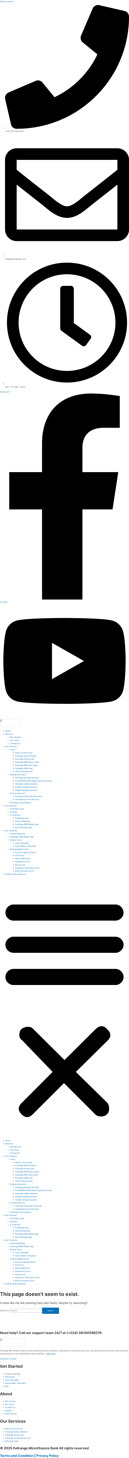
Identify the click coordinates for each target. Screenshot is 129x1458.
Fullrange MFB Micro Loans (27, 762)
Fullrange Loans (17, 809)
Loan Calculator (22, 843)
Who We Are (15, 737)
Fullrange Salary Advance (26, 784)
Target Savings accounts (26, 790)
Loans (12, 749)
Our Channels (11, 830)
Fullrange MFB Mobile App (27, 824)
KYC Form (19, 855)
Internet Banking (22, 821)
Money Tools (16, 840)
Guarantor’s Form (22, 861)
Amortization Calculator (25, 846)
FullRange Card (22, 818)
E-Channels (15, 815)
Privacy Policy (47, 1456)
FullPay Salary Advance (15, 874)
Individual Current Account (27, 799)
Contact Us (15, 743)
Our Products (11, 746)
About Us (9, 734)
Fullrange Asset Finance (26, 756)
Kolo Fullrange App (23, 827)
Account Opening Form (25, 852)
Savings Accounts (18, 774)
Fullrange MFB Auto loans (26, 765)
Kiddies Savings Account (26, 787)
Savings (13, 812)
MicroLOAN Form (22, 858)
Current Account (17, 793)
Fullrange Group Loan (24, 759)
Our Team (14, 740)
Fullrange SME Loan (24, 768)
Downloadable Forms (19, 849)
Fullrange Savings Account (27, 777)
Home (7, 731)
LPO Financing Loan (24, 771)
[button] (64, 1007)
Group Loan (20, 865)
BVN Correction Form (24, 871)
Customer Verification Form (27, 868)
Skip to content (6, 1)
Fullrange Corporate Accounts (28, 796)
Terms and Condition (17, 1456)
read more (50, 1353)
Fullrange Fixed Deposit (20, 802)
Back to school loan (23, 753)
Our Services (11, 806)
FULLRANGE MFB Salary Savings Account (33, 781)
